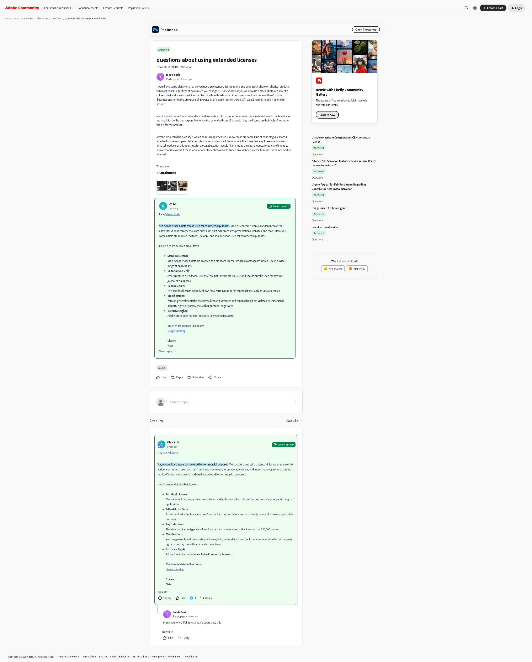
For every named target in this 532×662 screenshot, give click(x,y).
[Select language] (475, 8)
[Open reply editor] (226, 402)
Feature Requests (113, 8)
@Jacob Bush (172, 214)
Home (8, 18)
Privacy (103, 656)
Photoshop (42, 18)
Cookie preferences (120, 656)
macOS (162, 367)
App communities (24, 18)
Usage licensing (176, 330)
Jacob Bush (173, 74)
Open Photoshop (366, 29)
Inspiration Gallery (138, 8)
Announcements (88, 8)
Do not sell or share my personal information (156, 656)
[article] (225, 520)
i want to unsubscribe (325, 227)
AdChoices (192, 656)
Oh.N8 (172, 203)
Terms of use (89, 656)
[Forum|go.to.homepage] (22, 8)
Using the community (68, 656)
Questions (57, 18)
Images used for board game (329, 208)
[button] (493, 8)
